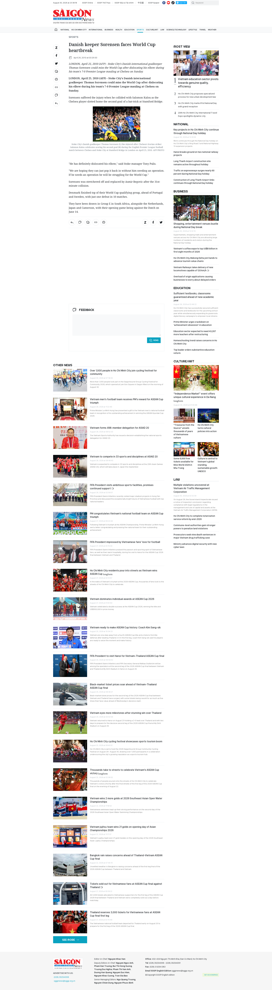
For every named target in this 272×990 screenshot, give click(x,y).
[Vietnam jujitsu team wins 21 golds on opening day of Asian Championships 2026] (70, 836)
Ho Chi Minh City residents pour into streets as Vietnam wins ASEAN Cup (123, 572)
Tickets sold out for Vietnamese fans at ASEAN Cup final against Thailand (126, 885)
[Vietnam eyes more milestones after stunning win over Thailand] (70, 722)
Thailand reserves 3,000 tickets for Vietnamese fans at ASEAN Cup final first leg (125, 914)
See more (68, 939)
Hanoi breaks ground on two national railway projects (196, 153)
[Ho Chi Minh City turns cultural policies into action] (208, 416)
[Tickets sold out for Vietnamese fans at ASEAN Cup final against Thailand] (70, 893)
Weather (212, 29)
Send (156, 340)
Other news (62, 365)
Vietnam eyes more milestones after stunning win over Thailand (125, 712)
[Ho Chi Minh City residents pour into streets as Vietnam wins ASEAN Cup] (70, 580)
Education (129, 29)
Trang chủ (56, 29)
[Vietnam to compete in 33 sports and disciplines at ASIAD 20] (70, 466)
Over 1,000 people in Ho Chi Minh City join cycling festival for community (123, 372)
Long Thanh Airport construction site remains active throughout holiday (192, 163)
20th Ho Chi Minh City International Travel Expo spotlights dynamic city (197, 114)
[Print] (56, 79)
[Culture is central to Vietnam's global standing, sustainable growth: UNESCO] (208, 449)
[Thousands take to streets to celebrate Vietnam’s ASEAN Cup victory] (70, 779)
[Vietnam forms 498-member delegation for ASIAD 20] (70, 437)
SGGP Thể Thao (103, 3)
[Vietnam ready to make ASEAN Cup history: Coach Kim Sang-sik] (70, 637)
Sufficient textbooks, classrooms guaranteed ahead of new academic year (194, 297)
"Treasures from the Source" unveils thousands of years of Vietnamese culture (184, 431)
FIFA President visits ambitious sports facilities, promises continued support (121, 487)
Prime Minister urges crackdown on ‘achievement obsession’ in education (193, 323)
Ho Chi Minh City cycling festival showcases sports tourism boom (126, 741)
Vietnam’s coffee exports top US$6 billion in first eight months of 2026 (195, 250)
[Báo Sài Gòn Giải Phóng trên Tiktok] (173, 2)
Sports (140, 29)
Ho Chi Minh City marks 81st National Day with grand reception (197, 105)
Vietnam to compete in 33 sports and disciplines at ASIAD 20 (124, 456)
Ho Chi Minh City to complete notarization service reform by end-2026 (194, 517)
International (95, 29)
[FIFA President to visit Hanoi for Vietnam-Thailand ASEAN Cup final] (70, 665)
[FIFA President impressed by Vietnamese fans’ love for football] (70, 551)
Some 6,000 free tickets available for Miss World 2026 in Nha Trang (184, 463)
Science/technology (176, 29)
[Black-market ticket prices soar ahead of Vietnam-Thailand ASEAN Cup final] (70, 694)
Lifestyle (193, 29)
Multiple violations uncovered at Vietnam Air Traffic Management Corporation (192, 488)
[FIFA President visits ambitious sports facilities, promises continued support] (70, 494)
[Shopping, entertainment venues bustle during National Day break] (196, 208)
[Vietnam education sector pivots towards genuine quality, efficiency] (196, 63)
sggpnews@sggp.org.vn (64, 981)
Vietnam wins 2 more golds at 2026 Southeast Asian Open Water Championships (126, 800)
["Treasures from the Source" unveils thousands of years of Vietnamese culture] (184, 416)
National (65, 29)
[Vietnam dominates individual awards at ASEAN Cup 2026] (70, 608)
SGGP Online (87, 3)
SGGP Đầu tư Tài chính (124, 3)
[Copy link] (56, 87)
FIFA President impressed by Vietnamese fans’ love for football (125, 541)
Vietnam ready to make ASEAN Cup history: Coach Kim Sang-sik (125, 627)
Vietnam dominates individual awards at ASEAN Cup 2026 (122, 598)
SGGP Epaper (153, 3)
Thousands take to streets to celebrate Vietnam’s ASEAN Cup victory (124, 771)
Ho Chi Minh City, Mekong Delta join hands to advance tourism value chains (195, 259)
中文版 (141, 3)
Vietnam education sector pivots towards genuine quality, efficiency (198, 82)
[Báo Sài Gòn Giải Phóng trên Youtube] (168, 2)
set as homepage (211, 975)
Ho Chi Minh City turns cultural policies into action (207, 428)
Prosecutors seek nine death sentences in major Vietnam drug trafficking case (195, 536)
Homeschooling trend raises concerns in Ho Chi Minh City (195, 342)
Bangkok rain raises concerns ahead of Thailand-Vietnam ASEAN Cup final (126, 857)
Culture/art (152, 29)
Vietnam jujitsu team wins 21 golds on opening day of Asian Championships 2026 (123, 828)
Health (118, 29)
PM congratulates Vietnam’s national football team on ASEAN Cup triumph (126, 515)
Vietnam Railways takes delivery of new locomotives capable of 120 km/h (193, 269)
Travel (202, 29)
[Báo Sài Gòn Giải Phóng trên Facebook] (164, 2)
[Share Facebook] (56, 55)
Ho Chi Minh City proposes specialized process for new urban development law (197, 95)
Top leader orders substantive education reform (194, 351)
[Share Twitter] (56, 63)
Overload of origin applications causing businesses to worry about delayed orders (195, 278)
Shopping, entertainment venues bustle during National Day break (196, 225)
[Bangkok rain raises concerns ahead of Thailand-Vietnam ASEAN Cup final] (70, 865)
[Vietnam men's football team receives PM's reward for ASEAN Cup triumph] (70, 409)
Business (109, 29)
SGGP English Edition (73, 16)
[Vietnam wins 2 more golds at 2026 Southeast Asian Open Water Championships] (70, 808)
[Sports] (56, 103)
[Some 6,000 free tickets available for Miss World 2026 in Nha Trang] (184, 449)
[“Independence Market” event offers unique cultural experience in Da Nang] (196, 378)
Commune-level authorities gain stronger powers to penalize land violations (194, 527)
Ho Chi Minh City (79, 29)
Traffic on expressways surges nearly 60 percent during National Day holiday (194, 172)
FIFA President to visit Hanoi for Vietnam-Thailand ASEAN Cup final (127, 655)
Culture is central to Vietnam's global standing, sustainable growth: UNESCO (208, 465)
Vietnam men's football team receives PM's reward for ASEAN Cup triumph (126, 401)
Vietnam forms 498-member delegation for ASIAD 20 (119, 427)
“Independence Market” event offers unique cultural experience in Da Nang (195, 397)
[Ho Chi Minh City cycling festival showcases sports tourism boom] (70, 751)
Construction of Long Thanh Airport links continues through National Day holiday (194, 181)
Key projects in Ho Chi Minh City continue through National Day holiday (196, 131)
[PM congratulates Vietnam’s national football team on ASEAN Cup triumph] (70, 523)
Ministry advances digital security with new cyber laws (195, 545)
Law (162, 29)
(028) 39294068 (61, 977)
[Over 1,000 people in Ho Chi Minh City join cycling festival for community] (70, 380)
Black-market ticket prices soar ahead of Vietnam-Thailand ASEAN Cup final (123, 686)
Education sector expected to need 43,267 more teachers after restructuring (195, 333)
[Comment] (56, 95)
